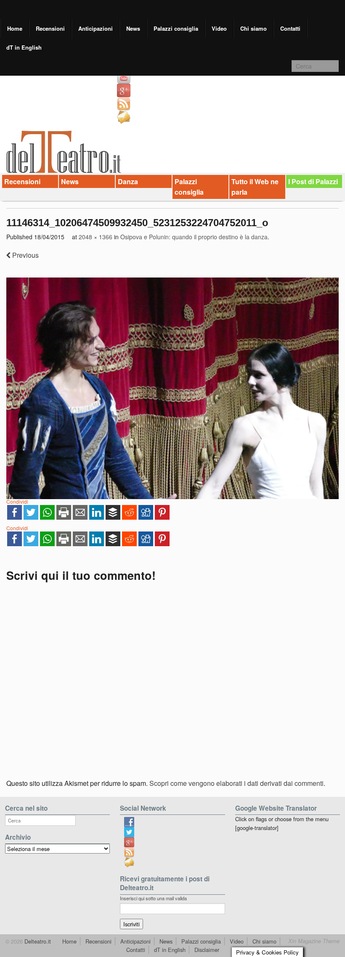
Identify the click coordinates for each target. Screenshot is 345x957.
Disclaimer (206, 950)
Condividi (17, 501)
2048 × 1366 (95, 237)
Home (14, 28)
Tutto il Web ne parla (255, 187)
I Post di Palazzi (313, 181)
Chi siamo (253, 28)
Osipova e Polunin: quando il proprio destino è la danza (194, 237)
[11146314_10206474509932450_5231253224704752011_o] (172, 388)
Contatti (290, 28)
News (133, 28)
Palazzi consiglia (176, 28)
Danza (128, 181)
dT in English (24, 47)
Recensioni (50, 28)
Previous (25, 255)
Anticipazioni (95, 28)
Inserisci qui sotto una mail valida (153, 898)
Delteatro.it (37, 941)
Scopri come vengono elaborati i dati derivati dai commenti (236, 783)
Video (219, 28)
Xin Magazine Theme (314, 941)
